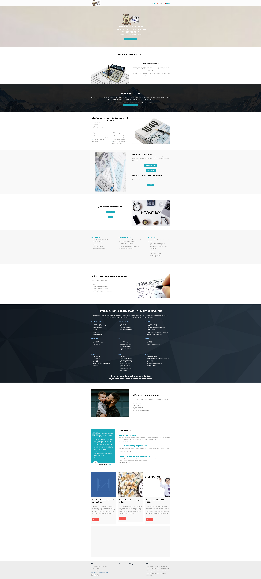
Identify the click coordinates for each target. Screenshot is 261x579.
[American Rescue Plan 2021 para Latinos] (103, 484)
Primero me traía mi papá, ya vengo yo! (134, 456)
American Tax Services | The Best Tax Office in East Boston (96, 3)
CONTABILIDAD (124, 238)
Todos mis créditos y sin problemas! (132, 446)
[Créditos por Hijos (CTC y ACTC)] (157, 484)
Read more (95, 519)
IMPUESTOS (95, 237)
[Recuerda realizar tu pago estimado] (130, 484)
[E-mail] (97, 575)
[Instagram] (95, 575)
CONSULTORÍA (152, 238)
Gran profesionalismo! (127, 435)
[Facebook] (92, 575)
